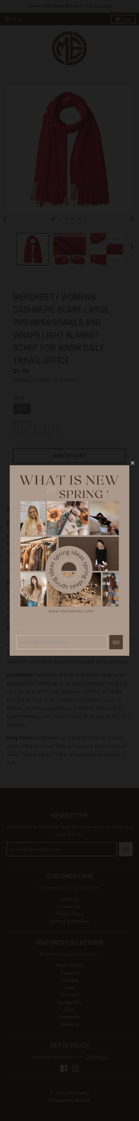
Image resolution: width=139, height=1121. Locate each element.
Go (116, 642)
